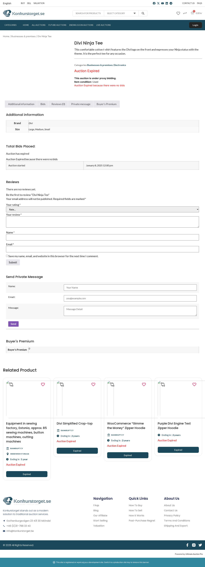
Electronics (120, 65)
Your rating (13, 204)
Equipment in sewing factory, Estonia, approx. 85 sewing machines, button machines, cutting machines (26, 432)
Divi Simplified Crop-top (75, 423)
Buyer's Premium (106, 104)
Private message (80, 104)
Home (6, 36)
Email (10, 244)
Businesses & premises (23, 36)
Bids (42, 104)
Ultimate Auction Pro (194, 554)
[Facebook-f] (187, 545)
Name (10, 232)
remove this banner (141, 562)
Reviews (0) (58, 104)
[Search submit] (143, 13)
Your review (14, 214)
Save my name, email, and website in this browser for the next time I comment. (53, 256)
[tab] (21, 104)
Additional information (21, 104)
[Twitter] (200, 545)
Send (13, 323)
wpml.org (80, 562)
